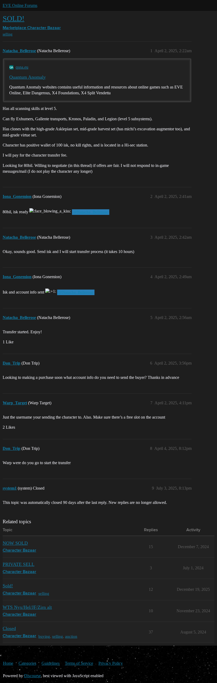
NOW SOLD (15, 543)
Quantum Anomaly (27, 77)
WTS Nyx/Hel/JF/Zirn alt (27, 607)
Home (8, 663)
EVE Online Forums (20, 5)
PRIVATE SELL (18, 564)
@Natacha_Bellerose (90, 212)
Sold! (8, 585)
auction (71, 636)
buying (44, 636)
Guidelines (51, 663)
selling (7, 34)
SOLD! (13, 18)
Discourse (32, 675)
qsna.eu (22, 67)
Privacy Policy (110, 663)
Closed (9, 628)
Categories (27, 663)
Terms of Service (79, 663)
